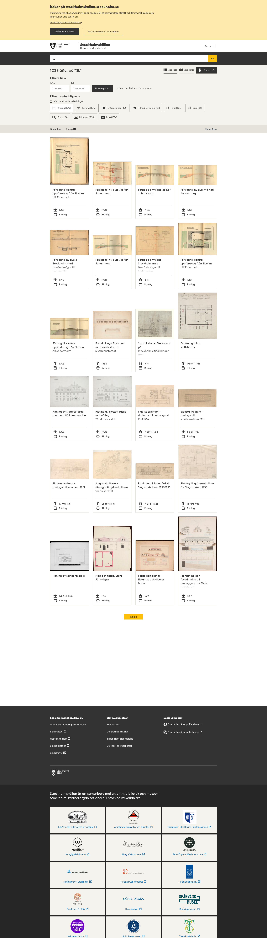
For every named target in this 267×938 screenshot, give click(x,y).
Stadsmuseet (56, 732)
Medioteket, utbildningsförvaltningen (68, 724)
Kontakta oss (113, 724)
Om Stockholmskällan (117, 732)
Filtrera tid (56, 78)
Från (52, 83)
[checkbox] (61, 108)
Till (72, 83)
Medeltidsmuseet (58, 739)
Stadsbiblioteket (58, 746)
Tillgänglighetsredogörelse (120, 739)
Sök (212, 58)
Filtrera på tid (102, 88)
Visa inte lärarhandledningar (69, 101)
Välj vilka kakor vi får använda (103, 31)
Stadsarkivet (56, 753)
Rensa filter (211, 129)
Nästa (133, 616)
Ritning (69, 129)
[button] (58, 78)
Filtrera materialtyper (64, 96)
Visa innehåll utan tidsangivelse (136, 88)
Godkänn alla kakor (65, 31)
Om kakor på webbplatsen (120, 746)
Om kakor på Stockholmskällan (65, 22)
